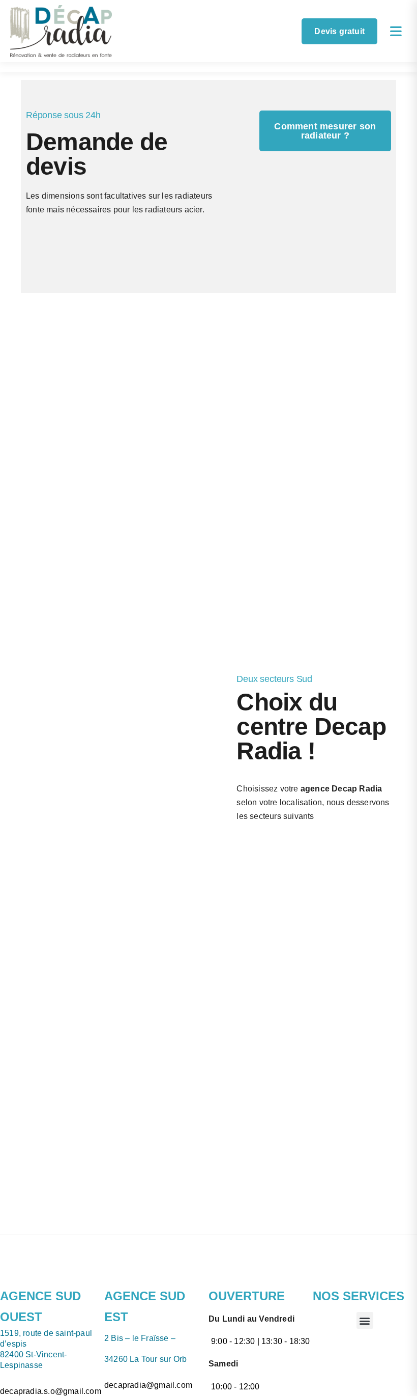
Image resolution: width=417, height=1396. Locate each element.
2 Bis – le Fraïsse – (139, 1338)
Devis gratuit (339, 31)
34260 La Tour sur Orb (146, 1359)
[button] (364, 1320)
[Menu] (396, 31)
